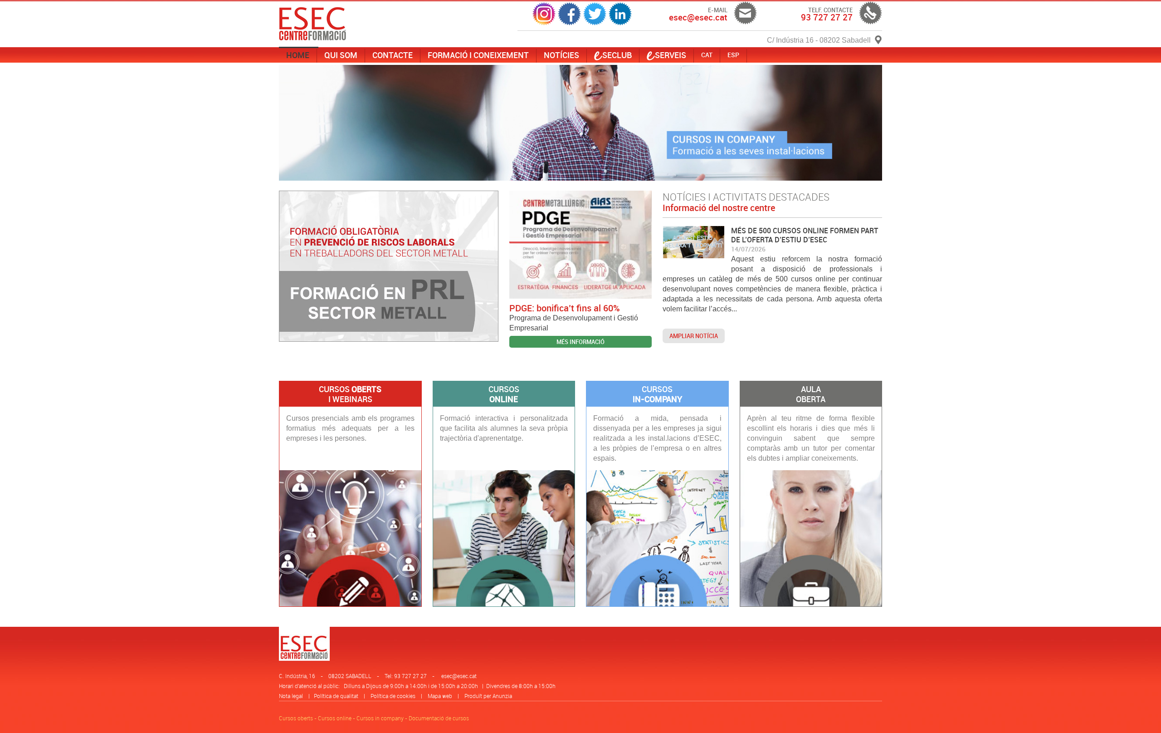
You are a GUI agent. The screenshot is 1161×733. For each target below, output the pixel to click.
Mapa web (440, 695)
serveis (670, 54)
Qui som (340, 54)
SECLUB (617, 54)
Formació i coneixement (478, 54)
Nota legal (291, 695)
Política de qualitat (336, 695)
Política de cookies (393, 695)
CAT (706, 54)
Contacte (392, 54)
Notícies (561, 54)
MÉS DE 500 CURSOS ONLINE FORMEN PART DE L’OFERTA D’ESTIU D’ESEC (804, 235)
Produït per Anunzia (488, 695)
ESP (733, 54)
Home (297, 54)
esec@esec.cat (459, 675)
